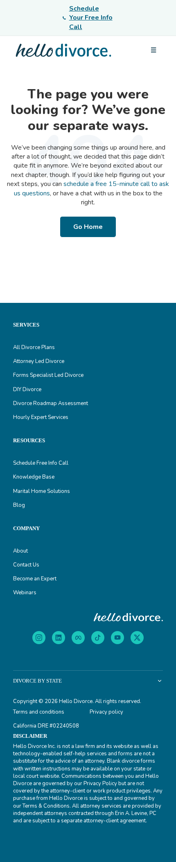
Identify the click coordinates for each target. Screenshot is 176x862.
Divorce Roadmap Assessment (50, 403)
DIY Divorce (27, 389)
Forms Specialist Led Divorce (48, 375)
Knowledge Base (33, 477)
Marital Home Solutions (41, 491)
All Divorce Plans (34, 347)
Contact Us (26, 565)
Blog (19, 505)
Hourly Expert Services (40, 417)
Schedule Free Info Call (40, 463)
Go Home (88, 226)
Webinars (24, 592)
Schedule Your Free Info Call (91, 17)
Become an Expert (34, 578)
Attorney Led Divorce (38, 361)
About (20, 551)
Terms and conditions (38, 712)
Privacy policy (106, 712)
